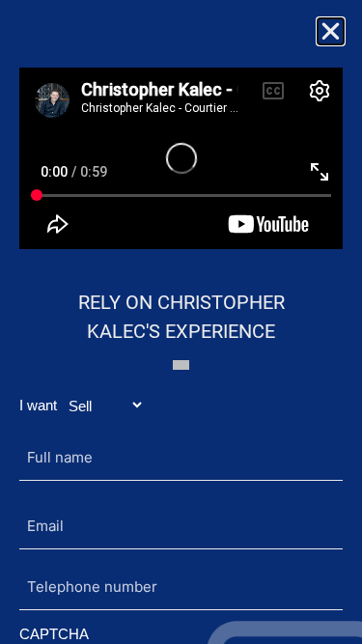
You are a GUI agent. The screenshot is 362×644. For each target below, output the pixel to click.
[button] (331, 31)
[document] (181, 322)
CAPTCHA (54, 634)
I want (38, 405)
